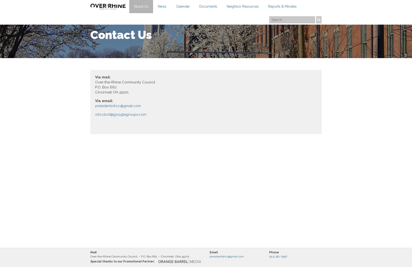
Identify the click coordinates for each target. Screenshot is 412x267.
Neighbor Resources (243, 6)
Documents (208, 6)
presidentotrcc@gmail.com (118, 106)
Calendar (183, 6)
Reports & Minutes (282, 6)
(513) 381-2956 (278, 256)
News (162, 6)
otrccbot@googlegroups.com (120, 114)
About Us (141, 6)
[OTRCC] (108, 6)
